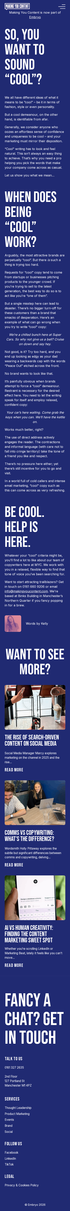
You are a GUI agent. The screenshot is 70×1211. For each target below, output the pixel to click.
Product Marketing (17, 1114)
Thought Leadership (18, 1108)
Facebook (11, 1152)
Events (9, 1120)
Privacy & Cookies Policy (22, 1185)
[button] (14, 770)
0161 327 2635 (14, 1067)
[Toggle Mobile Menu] (61, 7)
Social (9, 1132)
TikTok (9, 1164)
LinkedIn (10, 1158)
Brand (8, 1126)
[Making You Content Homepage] (19, 6)
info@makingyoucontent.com (26, 591)
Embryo (35, 17)
